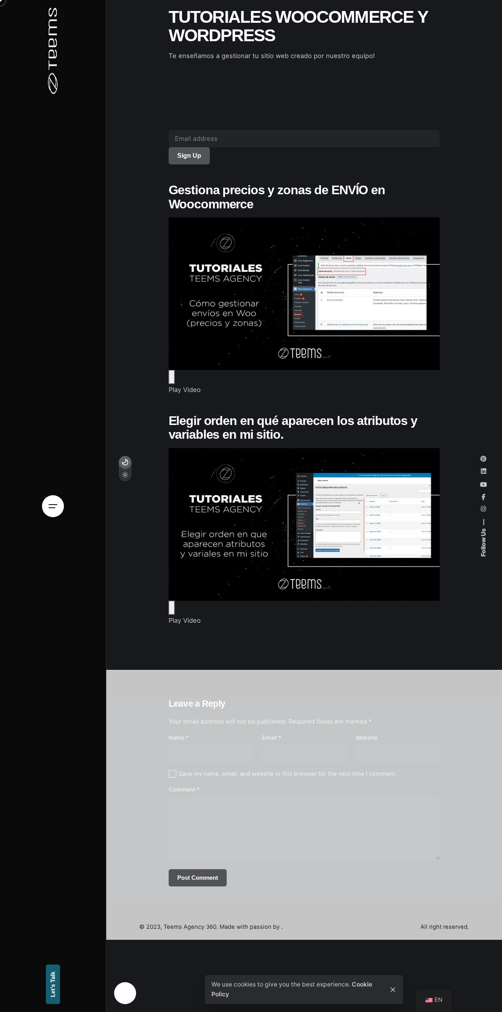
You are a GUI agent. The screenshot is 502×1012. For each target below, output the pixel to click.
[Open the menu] (53, 506)
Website (366, 737)
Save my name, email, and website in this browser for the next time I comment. (288, 773)
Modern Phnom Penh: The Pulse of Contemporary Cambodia (436, 984)
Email (272, 737)
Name (179, 737)
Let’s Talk (53, 984)
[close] (393, 989)
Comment (184, 789)
